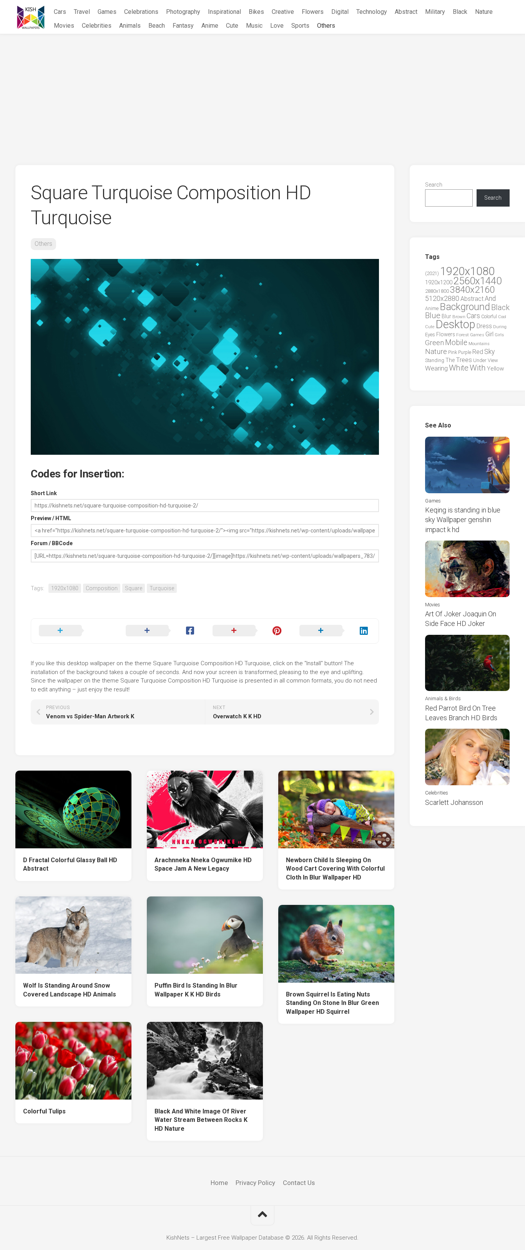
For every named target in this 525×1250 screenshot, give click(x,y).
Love (277, 25)
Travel (82, 11)
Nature (484, 11)
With (478, 367)
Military (435, 11)
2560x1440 (478, 281)
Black (460, 11)
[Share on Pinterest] (248, 631)
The (450, 360)
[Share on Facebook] (161, 631)
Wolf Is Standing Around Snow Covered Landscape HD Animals (69, 990)
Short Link (44, 493)
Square (133, 588)
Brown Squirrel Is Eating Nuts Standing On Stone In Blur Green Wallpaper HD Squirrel (332, 1003)
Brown (458, 316)
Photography (183, 11)
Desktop (455, 324)
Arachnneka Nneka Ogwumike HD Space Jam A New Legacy (203, 864)
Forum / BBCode (52, 543)
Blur (446, 316)
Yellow (495, 368)
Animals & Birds (443, 698)
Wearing (436, 368)
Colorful (489, 316)
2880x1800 (437, 291)
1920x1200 (438, 282)
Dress (484, 326)
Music (254, 25)
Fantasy (183, 25)
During (500, 326)
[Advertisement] (262, 92)
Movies (64, 25)
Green (434, 342)
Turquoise (162, 588)
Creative (283, 11)
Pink (452, 352)
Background (465, 306)
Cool (502, 316)
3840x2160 (472, 289)
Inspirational (224, 11)
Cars (60, 11)
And (490, 298)
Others (326, 25)
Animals (130, 25)
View (493, 360)
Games (107, 11)
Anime (209, 25)
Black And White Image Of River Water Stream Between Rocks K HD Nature (201, 1120)
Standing (434, 360)
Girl (489, 334)
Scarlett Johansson (454, 802)
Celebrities (96, 25)
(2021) (432, 273)
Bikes (256, 11)
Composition (102, 588)
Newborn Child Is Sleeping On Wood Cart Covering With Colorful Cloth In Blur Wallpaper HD (335, 868)
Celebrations (141, 11)
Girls (499, 334)
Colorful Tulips (44, 1111)
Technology (371, 11)
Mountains (479, 343)
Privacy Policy (255, 1183)
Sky (489, 351)
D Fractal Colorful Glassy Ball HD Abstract (70, 864)
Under (480, 360)
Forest (462, 334)
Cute (232, 25)
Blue (432, 315)
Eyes (430, 334)
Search (433, 185)
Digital (340, 11)
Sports (300, 25)
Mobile (456, 342)
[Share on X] (74, 631)
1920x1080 (64, 588)
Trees (464, 360)
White (459, 367)
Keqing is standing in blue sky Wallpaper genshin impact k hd (462, 519)
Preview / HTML (51, 518)
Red (477, 351)
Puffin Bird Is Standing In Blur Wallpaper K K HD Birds (196, 990)
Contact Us (299, 1183)
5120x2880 (442, 298)
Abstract (406, 11)
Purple (464, 352)
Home (219, 1183)
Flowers (313, 11)
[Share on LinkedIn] (335, 631)
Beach (156, 25)
